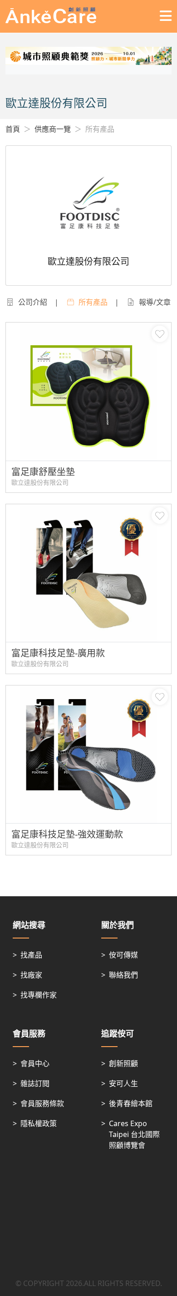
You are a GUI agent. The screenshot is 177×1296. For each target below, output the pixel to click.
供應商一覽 (52, 129)
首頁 (12, 129)
